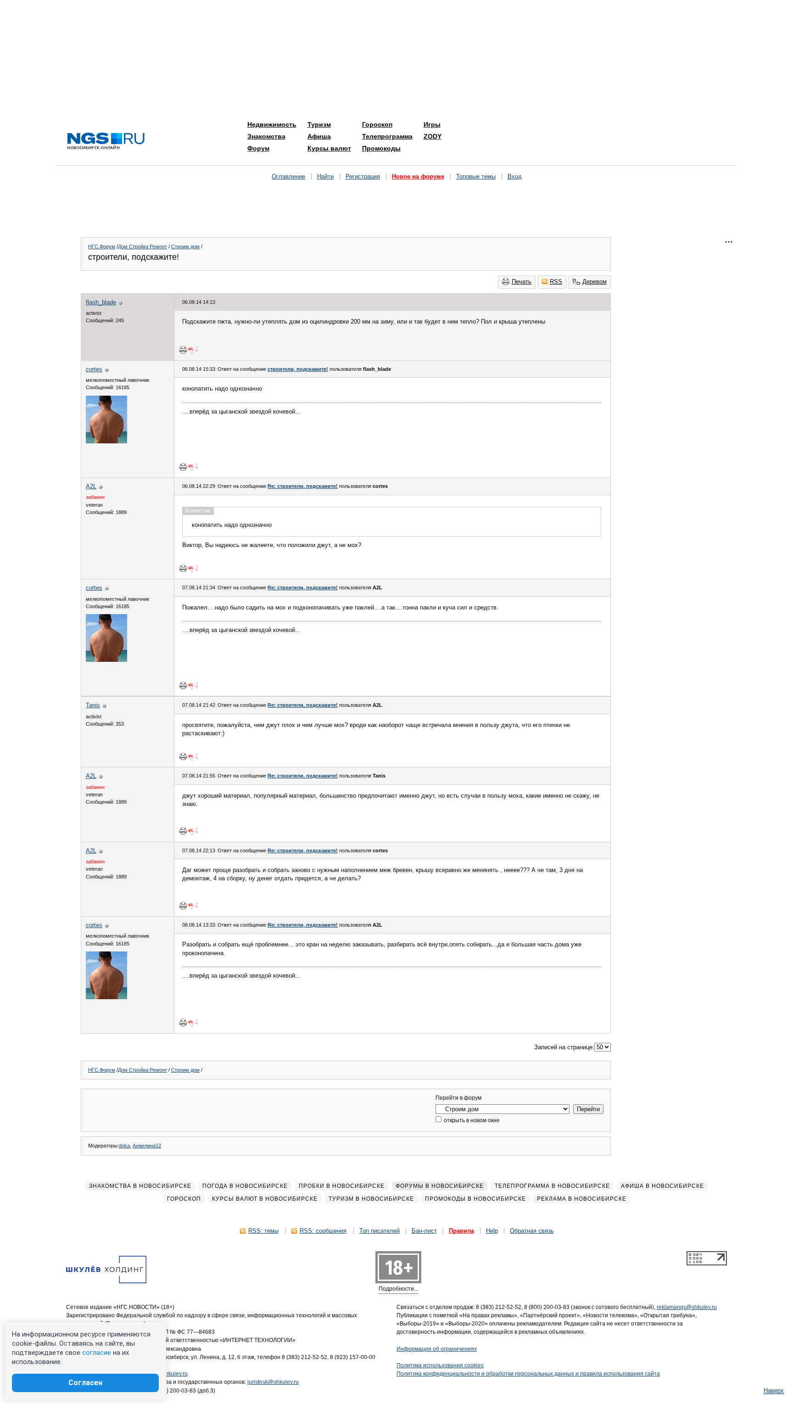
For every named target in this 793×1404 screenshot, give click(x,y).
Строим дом (185, 246)
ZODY (432, 136)
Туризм (319, 124)
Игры (432, 124)
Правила (461, 1230)
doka (124, 1145)
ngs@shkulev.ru (168, 1373)
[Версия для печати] (183, 349)
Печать (521, 281)
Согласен (85, 1382)
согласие (96, 1352)
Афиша (319, 136)
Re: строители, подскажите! (303, 486)
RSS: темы (263, 1230)
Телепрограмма (387, 136)
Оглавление (288, 176)
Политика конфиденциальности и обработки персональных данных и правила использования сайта (528, 1373)
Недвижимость (271, 124)
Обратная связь (532, 1230)
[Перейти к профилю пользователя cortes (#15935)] (106, 441)
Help (492, 1230)
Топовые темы (476, 176)
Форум (258, 148)
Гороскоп (377, 124)
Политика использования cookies (440, 1365)
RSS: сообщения (323, 1230)
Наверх (774, 1390)
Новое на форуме (418, 176)
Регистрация (363, 176)
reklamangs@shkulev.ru (687, 1307)
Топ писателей (379, 1230)
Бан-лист (424, 1230)
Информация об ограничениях (436, 1349)
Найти (325, 176)
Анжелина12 (147, 1145)
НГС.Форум (101, 246)
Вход (515, 176)
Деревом (594, 281)
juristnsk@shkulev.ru (273, 1382)
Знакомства (266, 136)
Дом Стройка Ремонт (142, 246)
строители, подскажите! (298, 369)
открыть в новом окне (471, 1120)
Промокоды (381, 148)
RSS (556, 281)
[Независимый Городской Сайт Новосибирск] (106, 142)
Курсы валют (329, 148)
